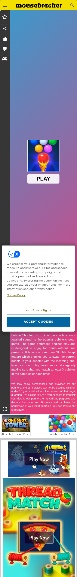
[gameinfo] (5, 59)
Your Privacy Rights (38, 310)
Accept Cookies (38, 321)
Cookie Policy (16, 295)
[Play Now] (39, 475)
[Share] (5, 28)
